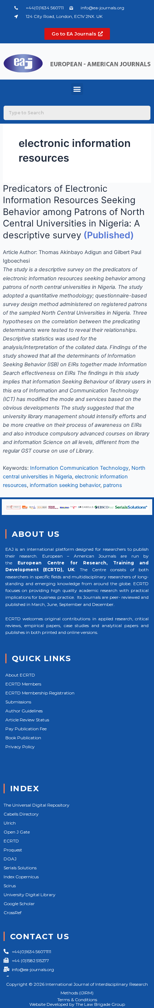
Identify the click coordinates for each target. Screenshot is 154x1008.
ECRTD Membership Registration (39, 693)
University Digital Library (30, 894)
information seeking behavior (65, 485)
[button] (77, 89)
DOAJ (10, 858)
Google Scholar (19, 903)
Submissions (18, 701)
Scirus (10, 885)
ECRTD (11, 841)
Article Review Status (27, 719)
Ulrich (10, 823)
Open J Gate (17, 832)
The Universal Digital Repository (36, 805)
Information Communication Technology (79, 468)
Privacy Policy (20, 746)
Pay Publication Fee (26, 728)
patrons (112, 485)
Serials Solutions (20, 867)
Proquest (13, 849)
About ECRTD (20, 675)
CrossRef (12, 912)
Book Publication (23, 737)
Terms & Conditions (77, 999)
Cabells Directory (21, 814)
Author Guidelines (24, 710)
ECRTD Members (23, 684)
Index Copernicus (21, 876)
